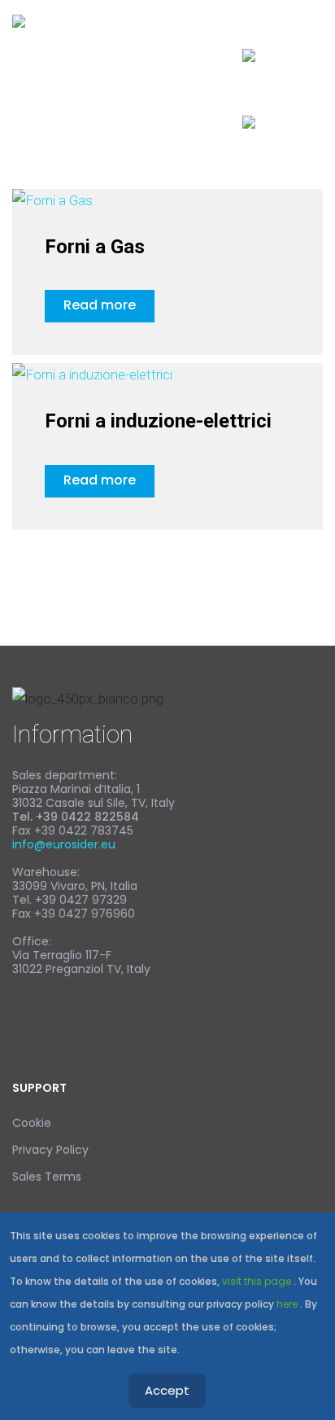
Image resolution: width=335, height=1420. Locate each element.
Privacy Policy (50, 1150)
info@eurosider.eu (63, 844)
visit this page (258, 1281)
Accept (167, 1390)
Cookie (31, 1123)
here (288, 1304)
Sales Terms (46, 1176)
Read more (99, 305)
